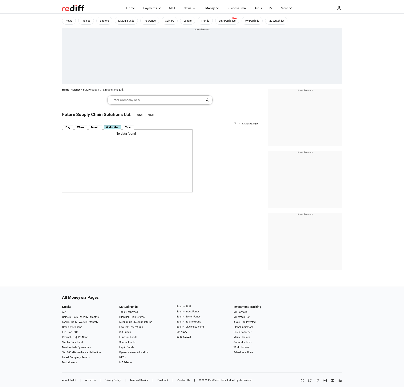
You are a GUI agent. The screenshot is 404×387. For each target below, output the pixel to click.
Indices (86, 20)
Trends (205, 20)
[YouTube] (332, 381)
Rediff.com (214, 380)
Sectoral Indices (242, 342)
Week (80, 127)
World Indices (241, 347)
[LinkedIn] (340, 381)
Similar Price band (72, 342)
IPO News (82, 337)
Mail (172, 8)
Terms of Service (139, 380)
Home (130, 8)
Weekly (84, 317)
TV (270, 8)
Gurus (258, 8)
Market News (69, 362)
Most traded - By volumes (76, 347)
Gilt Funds (125, 332)
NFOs (122, 357)
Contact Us (183, 380)
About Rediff (69, 380)
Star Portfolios (227, 20)
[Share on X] (310, 381)
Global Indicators (243, 327)
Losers (187, 20)
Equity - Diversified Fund (190, 326)
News (187, 8)
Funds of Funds (128, 337)
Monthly (94, 317)
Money (210, 8)
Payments (150, 8)
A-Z (64, 312)
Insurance (150, 20)
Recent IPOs (69, 337)
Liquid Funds (126, 347)
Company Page (250, 123)
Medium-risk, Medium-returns (135, 322)
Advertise (90, 380)
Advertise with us (243, 352)
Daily (75, 317)
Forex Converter (242, 332)
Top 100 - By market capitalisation (81, 352)
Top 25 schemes (128, 312)
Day (67, 127)
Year (128, 127)
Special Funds (127, 342)
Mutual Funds (126, 20)
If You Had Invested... (246, 322)
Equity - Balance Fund (189, 321)
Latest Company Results (76, 357)
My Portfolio (252, 20)
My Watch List (242, 317)
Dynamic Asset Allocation (134, 352)
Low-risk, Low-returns (131, 327)
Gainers (169, 20)
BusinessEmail (237, 8)
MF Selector (126, 362)
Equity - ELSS (184, 306)
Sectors (104, 20)
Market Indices (242, 337)
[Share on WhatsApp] (302, 381)
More (284, 8)
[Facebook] (317, 381)
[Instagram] (325, 381)
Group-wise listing (72, 327)
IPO (64, 332)
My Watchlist (276, 20)
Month (95, 127)
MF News (182, 331)
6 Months (112, 127)
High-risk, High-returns (132, 317)
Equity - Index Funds (188, 311)
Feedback (162, 380)
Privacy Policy (113, 380)
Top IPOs (73, 332)
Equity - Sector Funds (189, 316)
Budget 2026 (184, 336)
